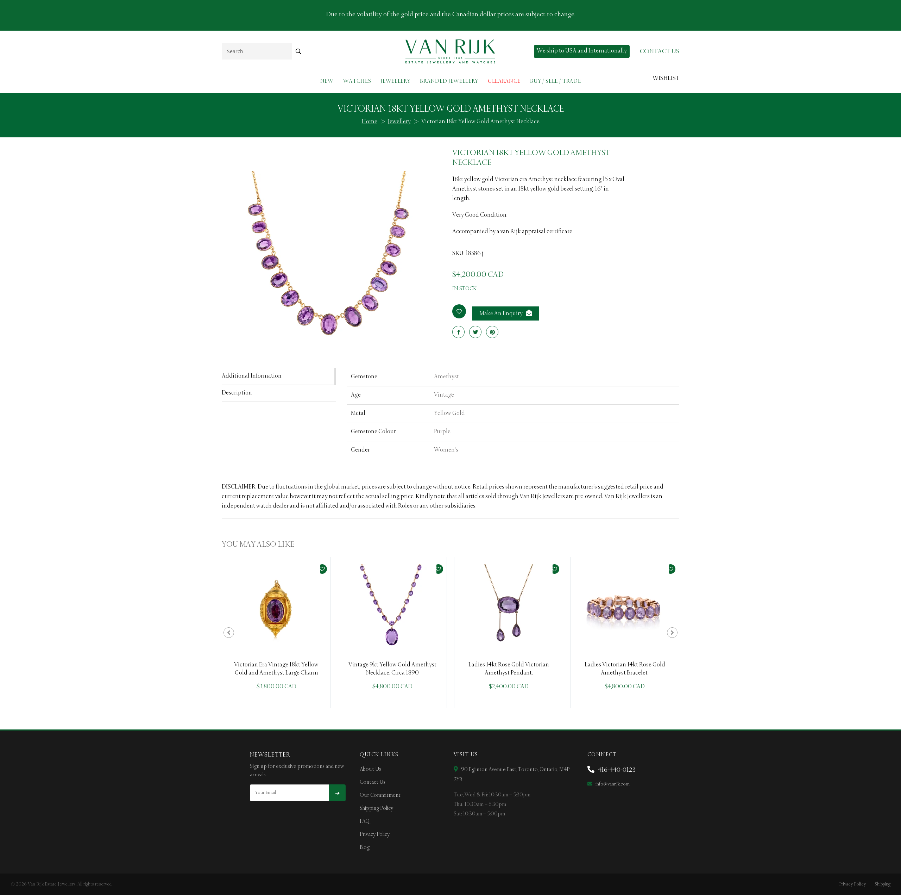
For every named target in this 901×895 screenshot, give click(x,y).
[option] (276, 632)
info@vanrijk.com (612, 784)
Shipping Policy (376, 808)
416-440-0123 (616, 769)
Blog (365, 847)
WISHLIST (666, 78)
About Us (370, 769)
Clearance (504, 81)
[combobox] (257, 51)
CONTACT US (659, 51)
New (327, 81)
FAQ (365, 821)
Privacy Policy (375, 834)
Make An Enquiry (501, 314)
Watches (357, 81)
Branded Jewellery (449, 81)
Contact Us (372, 782)
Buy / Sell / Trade (555, 81)
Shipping (882, 884)
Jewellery (395, 81)
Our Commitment (380, 795)
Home (369, 122)
